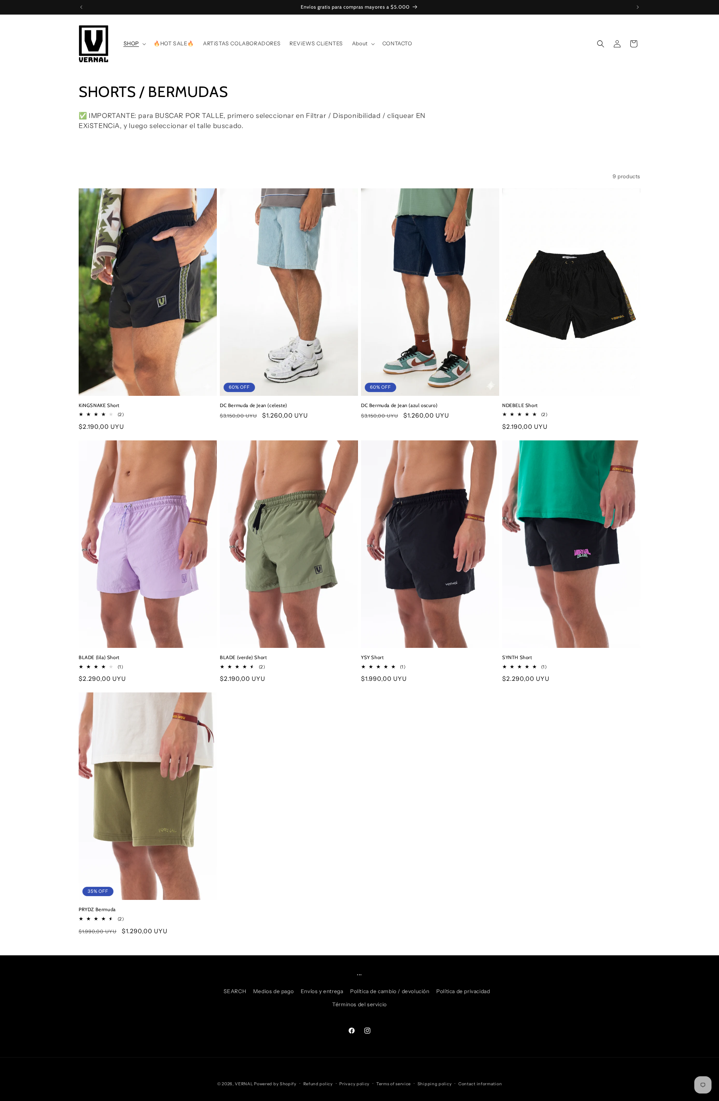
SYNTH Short (517, 657)
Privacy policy (354, 1083)
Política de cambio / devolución (390, 991)
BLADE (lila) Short (99, 657)
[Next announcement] (637, 7)
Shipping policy (435, 1083)
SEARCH (235, 991)
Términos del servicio (359, 1004)
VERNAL (244, 1083)
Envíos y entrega (322, 991)
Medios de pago (273, 991)
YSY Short (372, 657)
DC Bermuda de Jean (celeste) (253, 405)
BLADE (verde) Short (243, 657)
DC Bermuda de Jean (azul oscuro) (399, 405)
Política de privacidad (463, 991)
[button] (134, 43)
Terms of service (393, 1083)
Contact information (480, 1083)
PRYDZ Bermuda (97, 909)
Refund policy (318, 1083)
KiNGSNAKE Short (99, 405)
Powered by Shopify (275, 1083)
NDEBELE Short (520, 405)
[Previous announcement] (81, 7)
